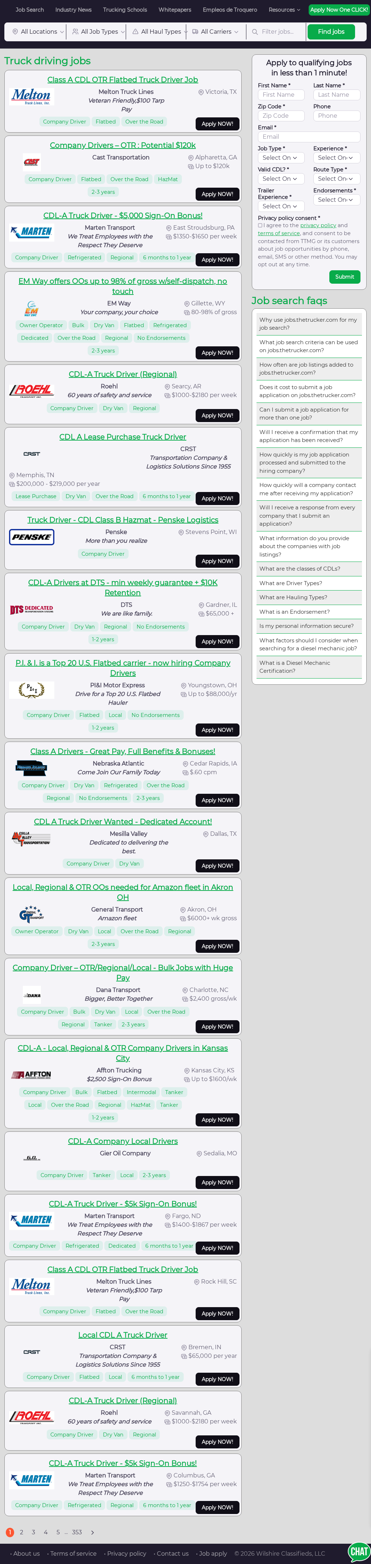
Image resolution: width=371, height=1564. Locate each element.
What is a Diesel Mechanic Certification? (294, 667)
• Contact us (171, 1553)
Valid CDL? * (273, 169)
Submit (344, 277)
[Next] (92, 1532)
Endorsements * (334, 190)
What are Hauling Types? (293, 597)
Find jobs (331, 31)
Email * (267, 127)
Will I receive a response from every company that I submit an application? (307, 515)
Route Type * (330, 169)
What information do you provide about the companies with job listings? (304, 546)
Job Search (30, 10)
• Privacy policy (125, 1553)
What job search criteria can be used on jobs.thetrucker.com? (308, 346)
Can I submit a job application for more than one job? (304, 413)
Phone (322, 106)
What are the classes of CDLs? (300, 568)
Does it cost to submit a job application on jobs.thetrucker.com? (307, 391)
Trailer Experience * (275, 193)
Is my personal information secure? (306, 625)
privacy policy (318, 225)
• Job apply (211, 1553)
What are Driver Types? (290, 583)
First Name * (274, 85)
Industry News (73, 10)
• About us (25, 1553)
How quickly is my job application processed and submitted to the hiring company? (304, 462)
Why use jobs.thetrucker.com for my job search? (308, 323)
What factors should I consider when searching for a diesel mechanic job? (308, 644)
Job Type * (271, 148)
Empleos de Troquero (230, 10)
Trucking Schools (125, 10)
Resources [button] (282, 10)
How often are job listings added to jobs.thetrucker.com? (306, 368)
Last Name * (329, 85)
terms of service (279, 233)
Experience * (330, 148)
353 (77, 1532)
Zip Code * (271, 106)
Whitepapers (175, 10)
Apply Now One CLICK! (339, 10)
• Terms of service (72, 1553)
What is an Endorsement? (294, 611)
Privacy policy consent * (289, 218)
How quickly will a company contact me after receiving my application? (307, 489)
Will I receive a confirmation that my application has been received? (308, 436)
